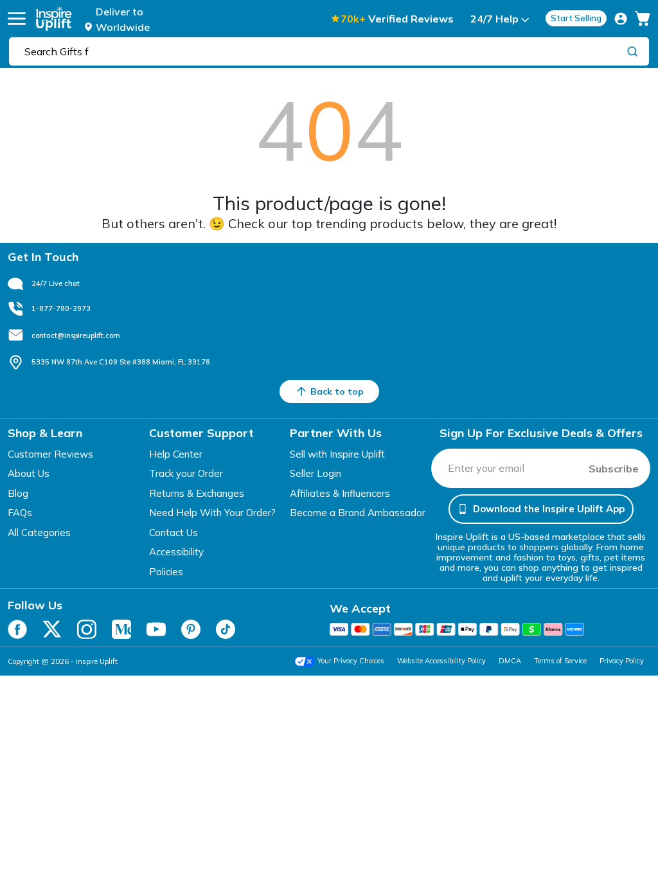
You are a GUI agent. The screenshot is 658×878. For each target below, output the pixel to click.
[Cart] (642, 18)
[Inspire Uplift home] (54, 18)
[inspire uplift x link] (52, 629)
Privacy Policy (622, 660)
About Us (28, 473)
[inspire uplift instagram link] (86, 629)
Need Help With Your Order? (212, 512)
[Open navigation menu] (17, 18)
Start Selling (576, 18)
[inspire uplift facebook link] (17, 629)
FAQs (20, 512)
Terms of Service (560, 660)
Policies (166, 572)
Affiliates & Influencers (340, 493)
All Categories (39, 532)
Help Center (175, 454)
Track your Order (186, 473)
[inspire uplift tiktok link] (225, 629)
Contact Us (173, 532)
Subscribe (614, 468)
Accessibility (176, 552)
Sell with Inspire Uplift (337, 454)
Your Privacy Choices (350, 660)
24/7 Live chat (55, 283)
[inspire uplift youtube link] (156, 629)
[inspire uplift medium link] (121, 629)
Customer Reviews (50, 454)
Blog (18, 493)
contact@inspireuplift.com (75, 335)
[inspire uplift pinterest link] (190, 629)
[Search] (632, 51)
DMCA (510, 660)
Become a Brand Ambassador (357, 512)
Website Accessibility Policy (441, 660)
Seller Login (315, 473)
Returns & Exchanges (196, 493)
